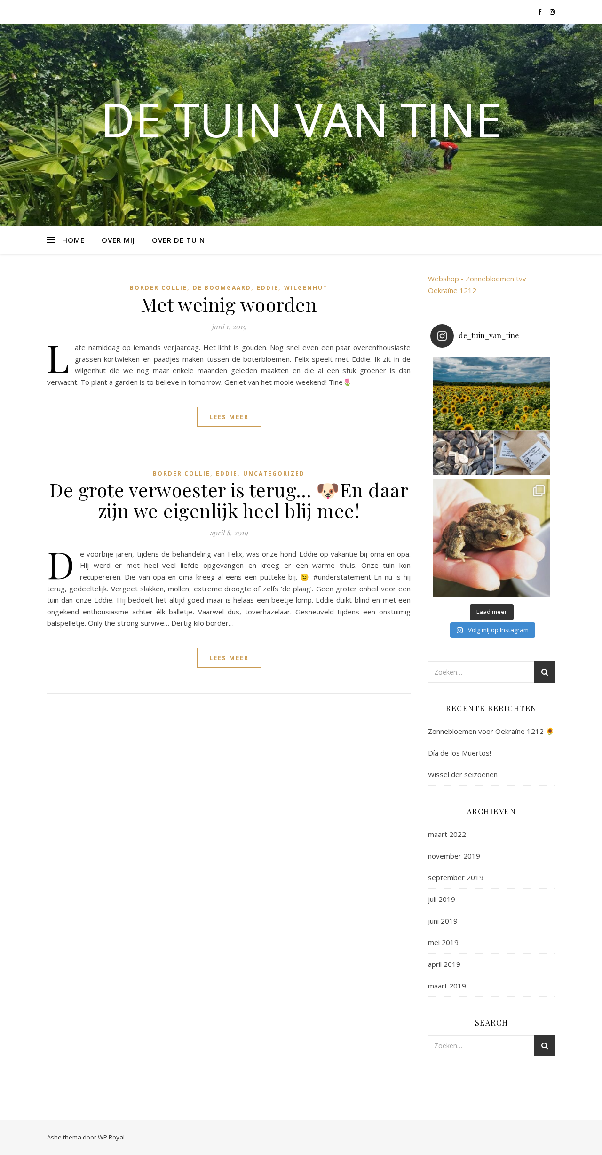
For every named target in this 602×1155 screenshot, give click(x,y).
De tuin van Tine (301, 119)
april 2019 (444, 964)
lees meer (229, 417)
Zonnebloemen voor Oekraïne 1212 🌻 (491, 731)
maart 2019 (447, 985)
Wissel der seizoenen (463, 774)
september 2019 (455, 877)
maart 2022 (447, 834)
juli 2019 (441, 899)
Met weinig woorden (229, 304)
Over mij (118, 240)
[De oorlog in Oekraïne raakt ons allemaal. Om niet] (491, 416)
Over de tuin (178, 240)
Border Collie (158, 288)
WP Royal (111, 1137)
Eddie (267, 288)
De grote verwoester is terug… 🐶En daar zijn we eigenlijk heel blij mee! (228, 500)
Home (73, 240)
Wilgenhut (306, 288)
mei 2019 (443, 942)
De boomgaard (222, 288)
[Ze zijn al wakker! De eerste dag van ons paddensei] (491, 538)
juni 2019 (443, 920)
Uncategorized (274, 474)
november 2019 (454, 855)
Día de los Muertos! (459, 752)
